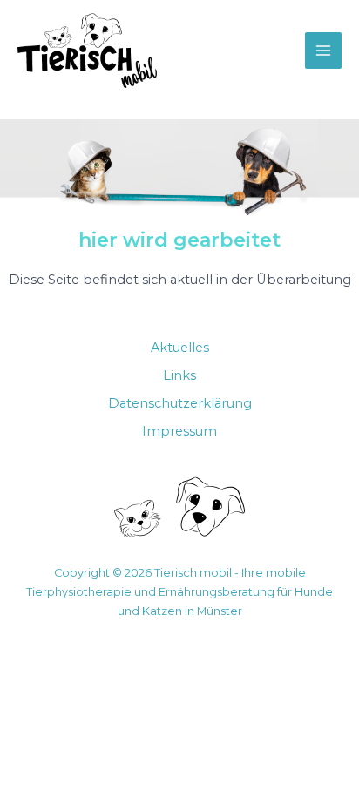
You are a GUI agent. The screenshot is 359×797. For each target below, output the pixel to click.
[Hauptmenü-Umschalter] (323, 50)
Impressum (179, 431)
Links (179, 375)
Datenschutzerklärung (180, 403)
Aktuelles (180, 347)
